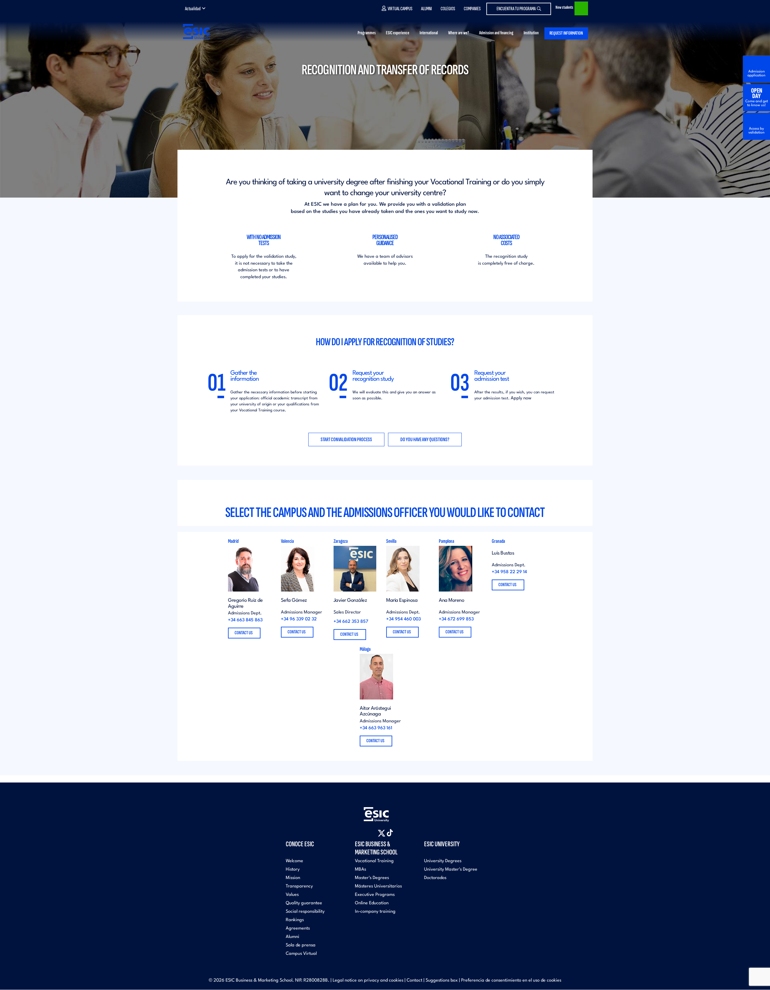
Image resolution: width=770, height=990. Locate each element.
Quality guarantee (304, 903)
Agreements (298, 928)
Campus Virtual (301, 954)
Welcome (294, 861)
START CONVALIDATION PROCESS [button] (346, 439)
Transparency (299, 886)
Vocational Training (374, 861)
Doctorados (435, 878)
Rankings (295, 920)
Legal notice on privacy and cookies (368, 980)
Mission (293, 878)
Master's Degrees (372, 878)
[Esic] (385, 811)
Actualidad (193, 9)
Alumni (426, 9)
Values (292, 895)
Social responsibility (305, 911)
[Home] (196, 31)
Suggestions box (442, 980)
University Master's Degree (450, 869)
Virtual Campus (400, 9)
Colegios (448, 9)
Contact (414, 980)
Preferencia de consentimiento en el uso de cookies (511, 980)
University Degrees (442, 861)
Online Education (372, 903)
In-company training (375, 911)
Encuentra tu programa (516, 9)
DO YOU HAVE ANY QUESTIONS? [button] (424, 439)
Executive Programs (375, 895)
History (293, 869)
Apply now (521, 398)
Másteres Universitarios (378, 886)
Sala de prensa (301, 945)
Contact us (244, 633)
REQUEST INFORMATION (566, 33)
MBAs (360, 869)
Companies (472, 9)
